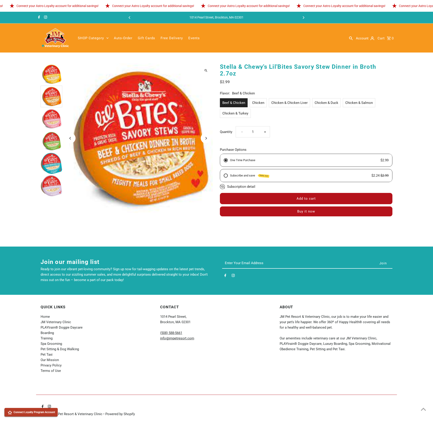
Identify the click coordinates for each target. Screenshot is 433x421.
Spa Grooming (51, 344)
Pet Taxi (47, 354)
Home (45, 317)
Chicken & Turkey (235, 113)
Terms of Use (51, 371)
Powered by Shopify (120, 414)
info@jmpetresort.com (177, 338)
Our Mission (50, 360)
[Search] (351, 38)
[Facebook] (38, 17)
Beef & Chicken (233, 103)
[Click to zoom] (206, 71)
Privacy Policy (51, 365)
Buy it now (306, 211)
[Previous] (129, 17)
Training (47, 338)
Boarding (47, 333)
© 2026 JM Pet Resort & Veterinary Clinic (72, 414)
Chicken (258, 103)
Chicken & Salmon (359, 103)
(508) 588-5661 (171, 333)
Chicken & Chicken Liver (289, 103)
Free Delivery (172, 38)
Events (194, 38)
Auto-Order (123, 38)
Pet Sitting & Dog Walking (60, 349)
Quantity (226, 132)
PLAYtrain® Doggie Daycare (62, 327)
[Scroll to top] (423, 409)
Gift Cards (146, 38)
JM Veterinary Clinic (56, 322)
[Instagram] (45, 17)
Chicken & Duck (326, 103)
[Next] (303, 17)
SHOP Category (91, 38)
